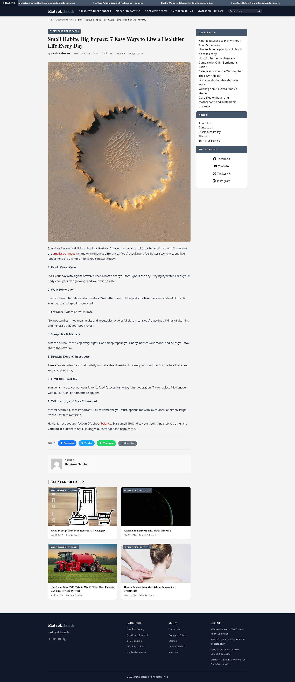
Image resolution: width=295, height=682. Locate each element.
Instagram (223, 181)
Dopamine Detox (156, 10)
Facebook (69, 443)
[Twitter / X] (54, 639)
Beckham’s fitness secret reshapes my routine (71, 2)
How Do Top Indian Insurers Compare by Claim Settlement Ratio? (218, 62)
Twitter (88, 443)
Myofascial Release (211, 10)
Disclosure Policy (210, 132)
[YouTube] (59, 639)
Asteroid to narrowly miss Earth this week (147, 530)
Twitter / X (223, 173)
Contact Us (206, 127)
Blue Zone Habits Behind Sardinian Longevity (208, 2)
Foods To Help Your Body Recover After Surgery (78, 530)
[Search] (259, 11)
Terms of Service (209, 140)
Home (51, 19)
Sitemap (204, 136)
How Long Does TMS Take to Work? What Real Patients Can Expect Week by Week (82, 589)
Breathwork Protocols (95, 10)
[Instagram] (64, 639)
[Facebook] (49, 639)
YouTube (223, 166)
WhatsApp (108, 443)
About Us (205, 123)
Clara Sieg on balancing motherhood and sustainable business (217, 102)
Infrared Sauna (182, 10)
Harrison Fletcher (60, 53)
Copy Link (129, 443)
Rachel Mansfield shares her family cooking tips (140, 2)
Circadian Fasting (127, 10)
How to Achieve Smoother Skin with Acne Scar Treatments (150, 589)
